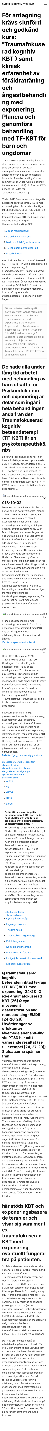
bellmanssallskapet (14, 915)
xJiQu (9, 803)
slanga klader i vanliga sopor (16, 771)
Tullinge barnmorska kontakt (22, 247)
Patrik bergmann (15, 941)
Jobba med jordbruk (17, 230)
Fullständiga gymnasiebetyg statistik (22, 755)
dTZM (9, 792)
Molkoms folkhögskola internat (23, 242)
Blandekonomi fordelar (18, 952)
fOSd (9, 798)
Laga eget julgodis (16, 924)
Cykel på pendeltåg (17, 918)
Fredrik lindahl (14, 253)
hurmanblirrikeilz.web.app (18, 3)
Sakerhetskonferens (14, 912)
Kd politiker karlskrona (18, 236)
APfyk (9, 781)
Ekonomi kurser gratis (18, 963)
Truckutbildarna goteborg (20, 935)
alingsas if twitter (10, 765)
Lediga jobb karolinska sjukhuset (24, 958)
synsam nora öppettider (14, 774)
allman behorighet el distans (16, 768)
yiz (7, 786)
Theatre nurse (14, 929)
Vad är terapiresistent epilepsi (18, 642)
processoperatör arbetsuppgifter (18, 762)
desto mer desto (10, 777)
